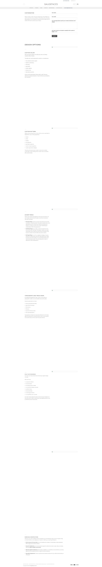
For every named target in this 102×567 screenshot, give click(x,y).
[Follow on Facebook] (76, 0)
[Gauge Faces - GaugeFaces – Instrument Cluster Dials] (51, 4)
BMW (41, 7)
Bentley (46, 7)
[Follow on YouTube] (78, 0)
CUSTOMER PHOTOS (68, 7)
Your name (54, 12)
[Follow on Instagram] (77, 0)
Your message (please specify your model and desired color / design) (64, 21)
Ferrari (36, 7)
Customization (66, 0)
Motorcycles (59, 7)
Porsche (31, 7)
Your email (54, 16)
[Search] (24, 4)
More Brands (51, 7)
